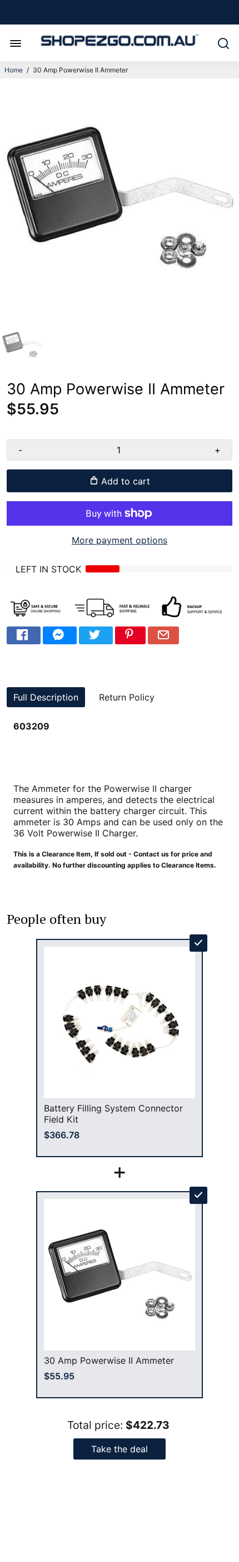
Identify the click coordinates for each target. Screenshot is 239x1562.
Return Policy (127, 697)
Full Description (45, 697)
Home (13, 70)
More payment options (119, 540)
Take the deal (119, 1449)
